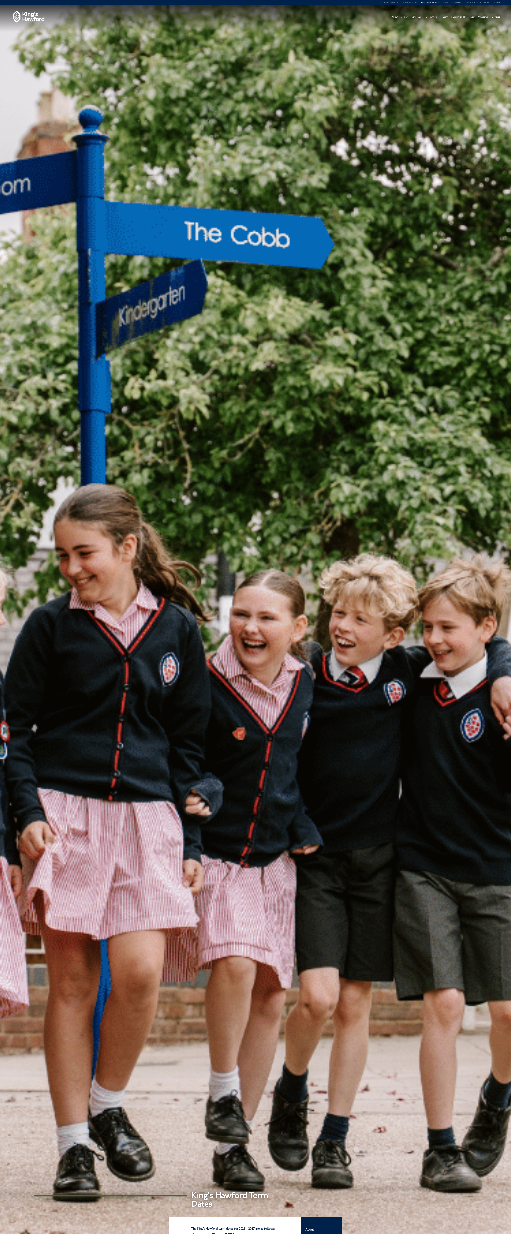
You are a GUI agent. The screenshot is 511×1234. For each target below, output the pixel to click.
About (395, 17)
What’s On (483, 17)
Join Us (405, 17)
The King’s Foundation (389, 2)
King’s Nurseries (410, 2)
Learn (445, 17)
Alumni (497, 2)
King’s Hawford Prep (430, 2)
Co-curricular (432, 17)
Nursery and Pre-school (463, 17)
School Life (417, 17)
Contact (496, 17)
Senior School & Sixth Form (477, 2)
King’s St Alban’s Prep (452, 2)
